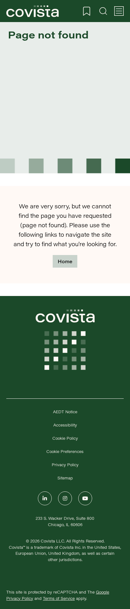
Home (65, 261)
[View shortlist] (86, 11)
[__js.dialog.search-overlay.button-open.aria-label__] (103, 11)
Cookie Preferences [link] (65, 451)
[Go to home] (32, 11)
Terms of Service (59, 598)
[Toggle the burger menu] (119, 11)
